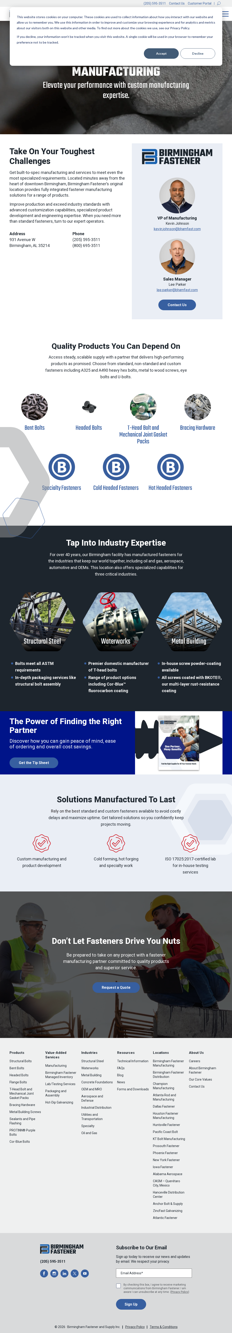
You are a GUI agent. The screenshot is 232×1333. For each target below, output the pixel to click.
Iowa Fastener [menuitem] (163, 1167)
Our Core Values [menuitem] (200, 1079)
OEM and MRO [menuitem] (91, 1089)
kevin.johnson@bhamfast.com (177, 229)
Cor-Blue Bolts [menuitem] (20, 1141)
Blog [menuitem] (120, 1075)
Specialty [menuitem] (87, 1126)
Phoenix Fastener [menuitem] (165, 1153)
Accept (161, 53)
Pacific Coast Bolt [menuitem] (165, 1132)
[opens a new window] (44, 1273)
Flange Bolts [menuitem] (18, 1082)
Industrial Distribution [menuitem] (96, 1107)
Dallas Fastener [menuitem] (164, 1106)
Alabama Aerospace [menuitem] (167, 1174)
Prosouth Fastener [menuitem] (166, 1146)
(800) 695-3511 (86, 245)
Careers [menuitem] (194, 1061)
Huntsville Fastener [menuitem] (166, 1125)
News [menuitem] (121, 1082)
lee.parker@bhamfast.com (177, 290)
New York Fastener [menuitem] (166, 1160)
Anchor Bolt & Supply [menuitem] (168, 1204)
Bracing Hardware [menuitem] (22, 1105)
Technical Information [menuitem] (132, 1061)
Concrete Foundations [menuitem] (97, 1082)
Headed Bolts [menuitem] (19, 1075)
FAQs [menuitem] (121, 1068)
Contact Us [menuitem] (197, 1086)
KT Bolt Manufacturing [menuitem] (169, 1139)
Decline (197, 53)
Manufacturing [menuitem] (56, 1065)
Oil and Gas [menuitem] (89, 1133)
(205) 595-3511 (155, 3)
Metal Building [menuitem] (91, 1075)
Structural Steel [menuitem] (92, 1061)
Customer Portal (199, 3)
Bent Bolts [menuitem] (17, 1068)
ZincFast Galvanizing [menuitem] (167, 1211)
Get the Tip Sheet (34, 763)
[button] (219, 3)
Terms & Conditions (164, 1327)
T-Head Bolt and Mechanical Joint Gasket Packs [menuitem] (22, 1093)
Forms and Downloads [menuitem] (133, 1089)
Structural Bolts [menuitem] (21, 1061)
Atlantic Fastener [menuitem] (165, 1218)
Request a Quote (116, 987)
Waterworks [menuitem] (90, 1068)
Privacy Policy (179, 1292)
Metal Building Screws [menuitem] (25, 1112)
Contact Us (177, 3)
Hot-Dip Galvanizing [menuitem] (59, 1102)
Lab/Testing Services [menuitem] (60, 1084)
